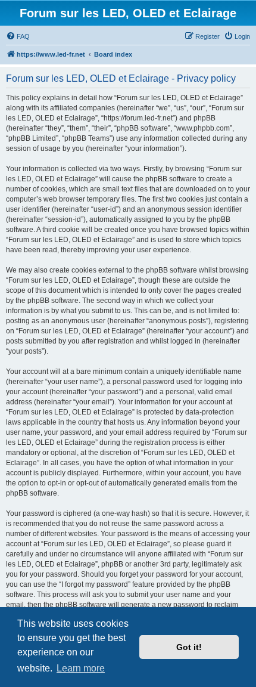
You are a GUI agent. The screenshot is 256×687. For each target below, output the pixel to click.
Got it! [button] (189, 647)
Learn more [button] (81, 668)
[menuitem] (18, 36)
